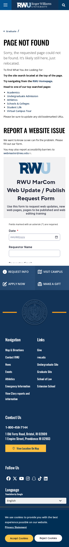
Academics (13, 92)
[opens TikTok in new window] (40, 478)
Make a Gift (52, 284)
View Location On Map (28, 448)
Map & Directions (14, 350)
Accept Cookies (19, 538)
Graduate (11, 31)
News (8, 364)
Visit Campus (53, 272)
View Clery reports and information (17, 396)
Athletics (12, 100)
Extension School (46, 386)
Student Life (14, 107)
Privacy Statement (16, 527)
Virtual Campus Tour (19, 111)
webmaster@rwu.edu (16, 153)
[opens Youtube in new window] (21, 478)
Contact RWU (12, 357)
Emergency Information (17, 386)
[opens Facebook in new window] (8, 478)
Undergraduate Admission (22, 96)
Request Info (18, 272)
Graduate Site (44, 372)
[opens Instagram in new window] (28, 478)
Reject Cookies (48, 538)
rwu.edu (41, 357)
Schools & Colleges (18, 103)
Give (39, 350)
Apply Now (16, 284)
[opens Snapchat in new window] (34, 478)
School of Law (44, 379)
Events (8, 372)
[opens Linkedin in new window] (46, 478)
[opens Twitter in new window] (15, 478)
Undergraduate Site (47, 364)
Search (63, 5)
